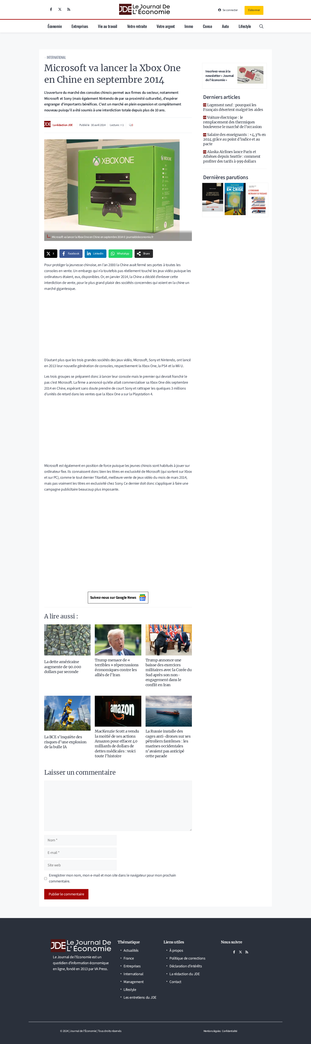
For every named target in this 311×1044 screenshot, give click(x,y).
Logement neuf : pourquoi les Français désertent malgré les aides (233, 107)
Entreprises (80, 26)
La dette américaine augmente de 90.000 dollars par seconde (62, 666)
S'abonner (254, 10)
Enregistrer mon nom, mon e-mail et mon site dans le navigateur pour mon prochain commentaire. (112, 878)
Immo (188, 26)
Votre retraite (137, 26)
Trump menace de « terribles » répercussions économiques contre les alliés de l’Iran (117, 667)
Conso (207, 26)
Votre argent (166, 26)
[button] (261, 26)
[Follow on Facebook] (51, 9)
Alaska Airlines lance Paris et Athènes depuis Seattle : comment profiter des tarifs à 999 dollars (231, 156)
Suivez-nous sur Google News (113, 597)
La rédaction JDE (63, 125)
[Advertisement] (118, 325)
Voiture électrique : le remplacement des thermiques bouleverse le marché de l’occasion (232, 122)
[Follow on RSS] (68, 9)
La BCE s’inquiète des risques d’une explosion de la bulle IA (65, 741)
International (56, 57)
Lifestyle (245, 26)
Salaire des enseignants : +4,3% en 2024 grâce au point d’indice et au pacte (234, 139)
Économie (55, 26)
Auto (225, 26)
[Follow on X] (59, 9)
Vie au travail (107, 26)
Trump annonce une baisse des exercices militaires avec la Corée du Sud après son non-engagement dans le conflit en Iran (169, 672)
